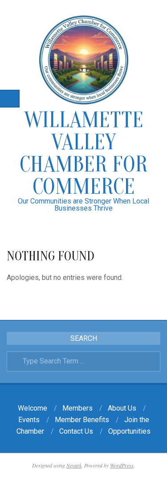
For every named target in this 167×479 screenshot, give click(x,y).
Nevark (73, 465)
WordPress (122, 465)
